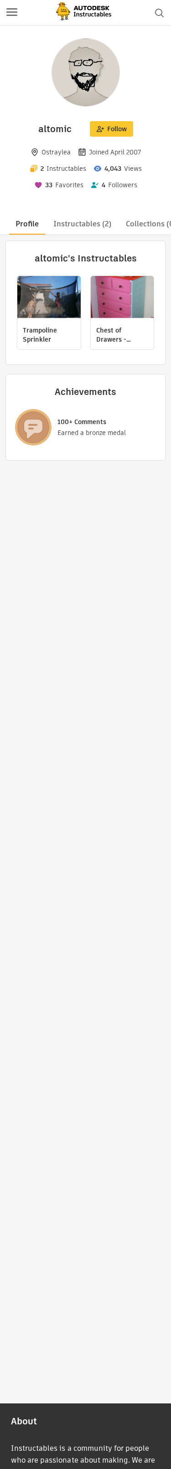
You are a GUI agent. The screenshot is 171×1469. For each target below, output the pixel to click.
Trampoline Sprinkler (40, 335)
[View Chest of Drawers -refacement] (122, 298)
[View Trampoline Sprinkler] (49, 298)
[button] (11, 12)
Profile (27, 224)
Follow (117, 128)
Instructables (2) (82, 224)
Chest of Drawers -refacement (113, 335)
